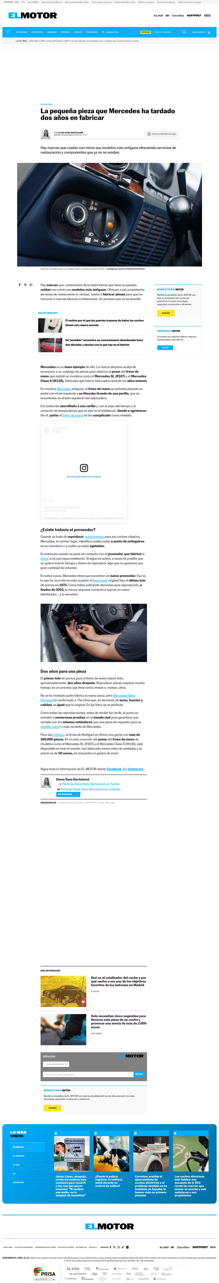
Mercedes (64, 389)
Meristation (159, 1279)
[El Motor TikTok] (123, 1247)
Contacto (93, 1247)
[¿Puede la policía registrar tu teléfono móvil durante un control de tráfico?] (111, 1170)
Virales (77, 32)
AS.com (144, 1269)
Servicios (145, 32)
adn (155, 1269)
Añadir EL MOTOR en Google (164, 134)
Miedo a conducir (147, 2)
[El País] (158, 15)
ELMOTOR (18, 1147)
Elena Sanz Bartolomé (70, 132)
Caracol (166, 1269)
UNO (95, 1274)
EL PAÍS (16, 1165)
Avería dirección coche (125, 2)
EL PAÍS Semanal (140, 1274)
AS (14, 1174)
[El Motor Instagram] (119, 1247)
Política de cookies (66, 1247)
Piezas (101, 802)
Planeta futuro (152, 1274)
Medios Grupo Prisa (44, 1279)
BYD (17, 2)
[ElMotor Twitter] (114, 1247)
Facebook (114, 769)
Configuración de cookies (45, 1247)
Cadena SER (134, 1269)
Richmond (70, 1279)
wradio (104, 1274)
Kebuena (163, 1274)
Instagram (135, 769)
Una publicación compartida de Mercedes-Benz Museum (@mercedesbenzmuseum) (84, 518)
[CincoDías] (178, 15)
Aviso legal (8, 1247)
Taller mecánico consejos (189, 2)
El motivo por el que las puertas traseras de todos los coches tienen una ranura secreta (104, 323)
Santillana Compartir (120, 1269)
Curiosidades (91, 802)
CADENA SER (18, 1182)
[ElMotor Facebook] (110, 1247)
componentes (94, 537)
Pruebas (65, 32)
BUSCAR (165, 348)
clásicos (58, 735)
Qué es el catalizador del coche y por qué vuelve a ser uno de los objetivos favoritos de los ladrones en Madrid (118, 981)
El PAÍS (72, 1269)
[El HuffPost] (194, 15)
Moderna (86, 1279)
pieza (44, 558)
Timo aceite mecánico (102, 2)
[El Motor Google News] (127, 1247)
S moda (130, 1279)
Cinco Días (116, 1274)
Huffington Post (77, 1274)
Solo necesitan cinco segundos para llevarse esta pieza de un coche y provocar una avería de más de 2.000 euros (119, 1021)
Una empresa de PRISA (44, 1271)
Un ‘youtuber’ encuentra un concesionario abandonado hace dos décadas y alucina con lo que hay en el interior (104, 342)
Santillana (103, 1269)
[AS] (167, 15)
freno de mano (73, 415)
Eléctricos (37, 32)
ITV (23, 2)
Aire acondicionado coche (77, 2)
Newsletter (112, 32)
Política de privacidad (24, 1247)
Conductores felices (166, 2)
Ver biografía (65, 794)
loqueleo (144, 1279)
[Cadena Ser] (207, 15)
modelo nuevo (50, 727)
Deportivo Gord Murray (52, 2)
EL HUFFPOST (19, 1156)
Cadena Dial (129, 1274)
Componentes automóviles (70, 802)
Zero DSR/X (33, 2)
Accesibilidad (81, 1247)
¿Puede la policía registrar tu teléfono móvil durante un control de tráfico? (108, 1181)
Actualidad (21, 32)
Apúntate (53, 1108)
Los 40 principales (88, 1269)
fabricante (100, 580)
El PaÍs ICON (116, 1279)
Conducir (51, 32)
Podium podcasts (102, 1279)
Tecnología (91, 32)
